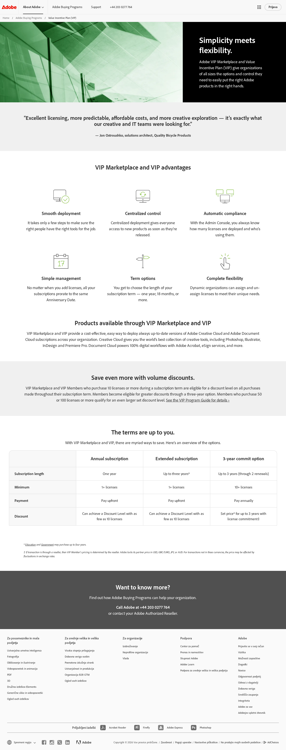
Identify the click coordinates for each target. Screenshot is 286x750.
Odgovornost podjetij (249, 676)
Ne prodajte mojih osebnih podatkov (241, 742)
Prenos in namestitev (191, 652)
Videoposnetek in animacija (22, 668)
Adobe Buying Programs (67, 7)
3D (8, 680)
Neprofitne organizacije (135, 652)
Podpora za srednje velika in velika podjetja (202, 670)
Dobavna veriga (246, 688)
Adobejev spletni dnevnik (251, 712)
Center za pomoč (189, 646)
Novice (242, 670)
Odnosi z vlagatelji (248, 682)
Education (30, 544)
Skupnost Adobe (189, 658)
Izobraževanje (130, 646)
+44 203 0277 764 (121, 7)
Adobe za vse (245, 706)
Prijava (273, 7)
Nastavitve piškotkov (206, 742)
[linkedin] (67, 742)
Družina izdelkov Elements (21, 686)
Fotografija (13, 656)
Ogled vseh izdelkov (18, 699)
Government (47, 544)
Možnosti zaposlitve (249, 658)
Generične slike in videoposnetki (25, 692)
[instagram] (52, 742)
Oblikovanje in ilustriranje (21, 662)
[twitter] (59, 742)
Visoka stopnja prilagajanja (80, 650)
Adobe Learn (187, 664)
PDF (9, 674)
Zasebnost (166, 742)
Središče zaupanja (248, 694)
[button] (259, 7)
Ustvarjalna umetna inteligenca (24, 650)
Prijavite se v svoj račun (251, 646)
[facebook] (44, 742)
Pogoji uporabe (183, 742)
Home (6, 17)
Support (96, 7)
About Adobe (31, 7)
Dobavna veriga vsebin (77, 656)
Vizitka (242, 652)
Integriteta (244, 700)
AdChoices (273, 742)
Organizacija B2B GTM (77, 674)
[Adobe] (9, 7)
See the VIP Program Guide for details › (197, 400)
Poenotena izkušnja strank (79, 662)
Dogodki (242, 664)
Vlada (126, 658)
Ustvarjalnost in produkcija (79, 668)
